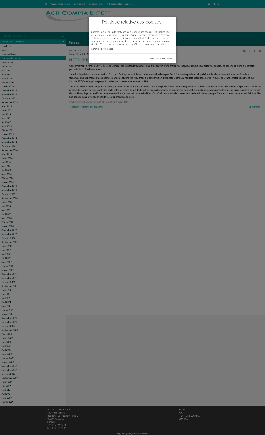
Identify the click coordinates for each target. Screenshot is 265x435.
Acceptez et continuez (161, 58)
